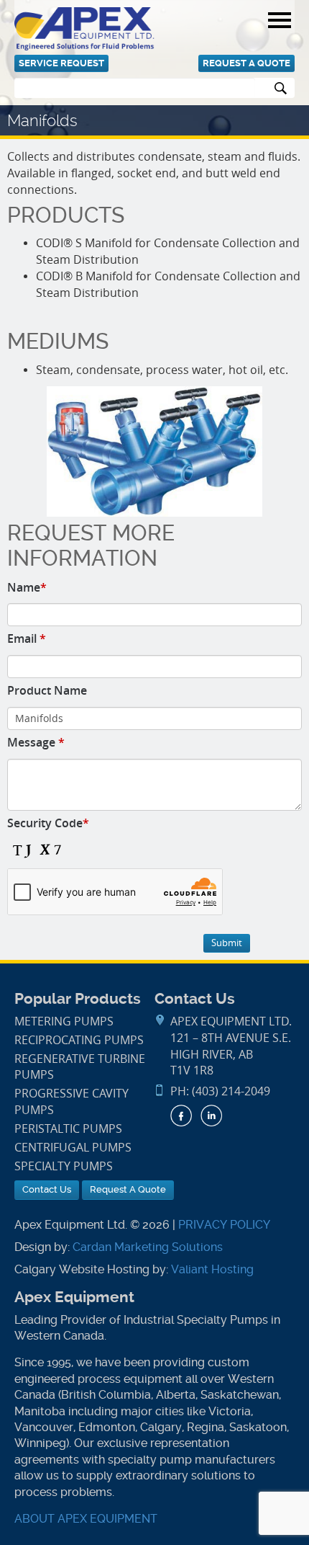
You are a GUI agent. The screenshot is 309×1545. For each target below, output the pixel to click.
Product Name (47, 690)
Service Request (61, 63)
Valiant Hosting (212, 1269)
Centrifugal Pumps (73, 1147)
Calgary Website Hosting (81, 1269)
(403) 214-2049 (231, 1091)
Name (27, 587)
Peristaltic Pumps (68, 1129)
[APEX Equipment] (84, 28)
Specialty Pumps (63, 1166)
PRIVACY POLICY (224, 1225)
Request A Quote (246, 63)
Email (26, 638)
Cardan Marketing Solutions (148, 1247)
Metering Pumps (64, 1021)
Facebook (181, 1115)
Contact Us (46, 1189)
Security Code (48, 823)
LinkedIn (211, 1115)
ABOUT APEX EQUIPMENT (85, 1519)
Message (36, 742)
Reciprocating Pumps (79, 1040)
